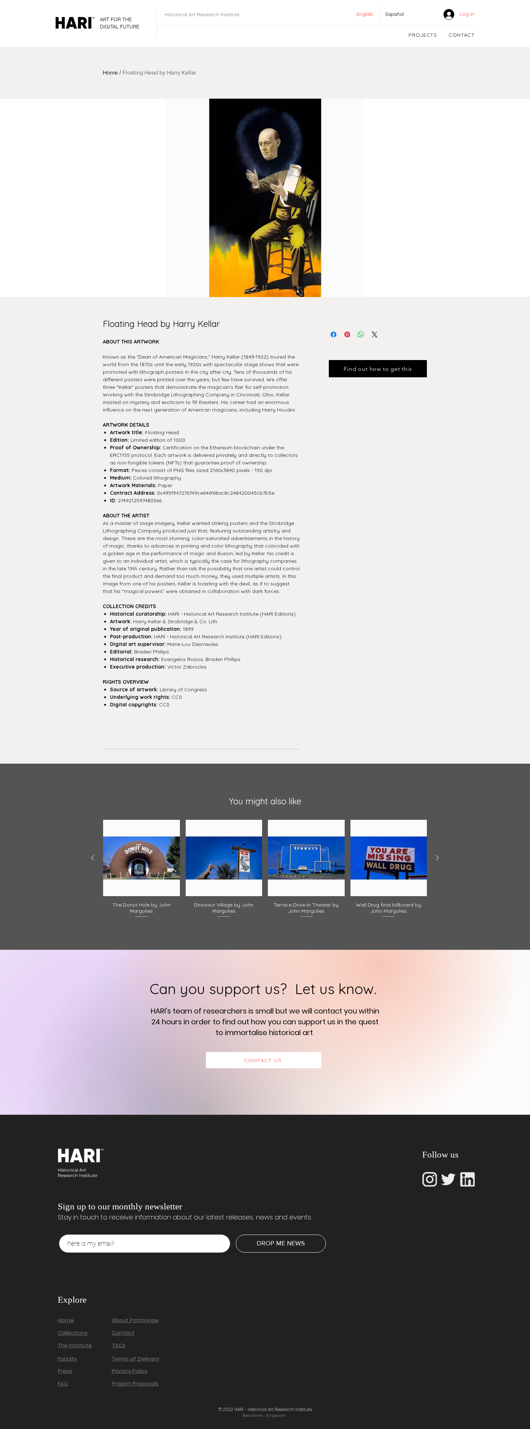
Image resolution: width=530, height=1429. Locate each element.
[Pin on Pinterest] (347, 334)
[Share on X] (374, 334)
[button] (422, 35)
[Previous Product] (92, 857)
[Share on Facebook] (333, 334)
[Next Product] (437, 857)
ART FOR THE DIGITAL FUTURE (120, 23)
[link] (426, 14)
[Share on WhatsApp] (361, 334)
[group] (265, 869)
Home (110, 72)
